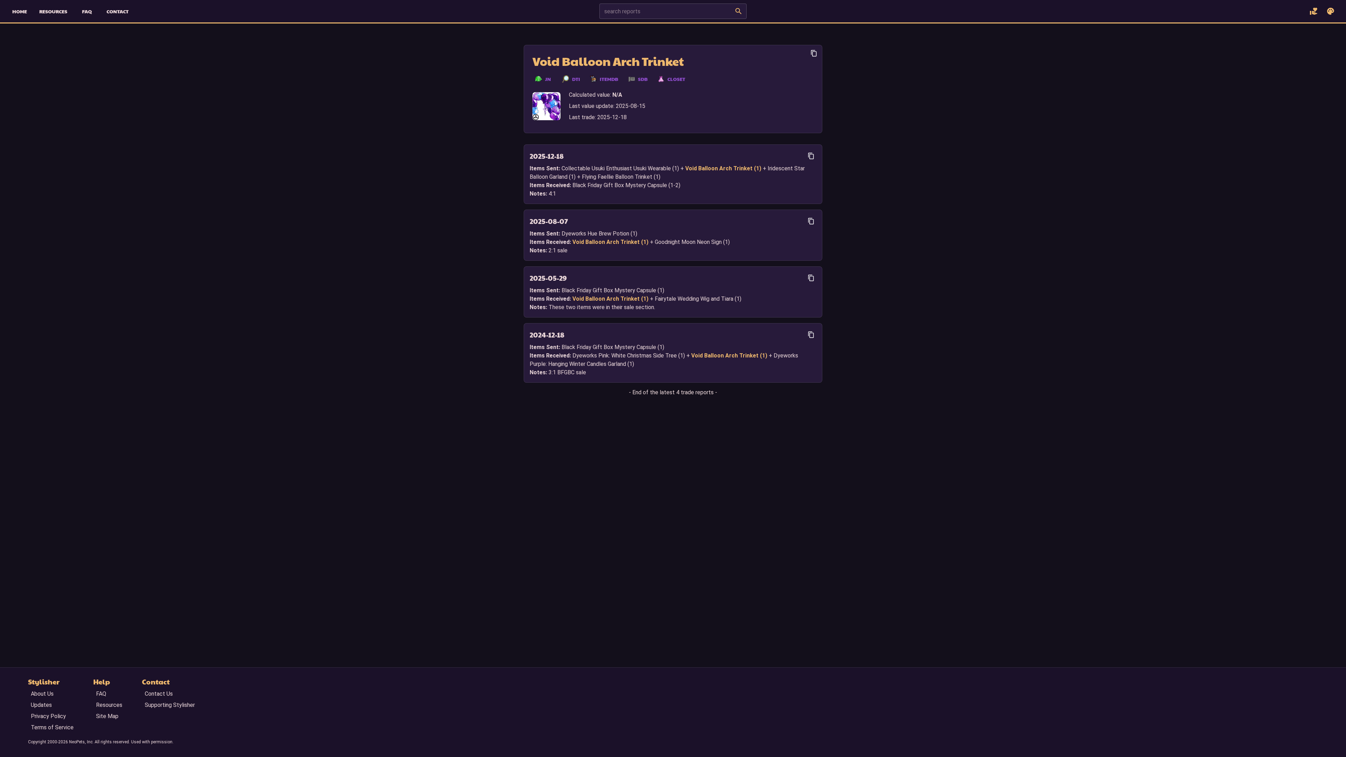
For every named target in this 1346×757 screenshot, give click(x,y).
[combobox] (665, 11)
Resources (109, 705)
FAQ (101, 693)
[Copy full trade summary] (814, 53)
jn (548, 78)
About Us (42, 693)
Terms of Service (52, 727)
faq (87, 11)
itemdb (609, 78)
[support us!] (1314, 11)
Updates (41, 705)
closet (676, 78)
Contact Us (159, 693)
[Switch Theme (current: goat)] (1331, 11)
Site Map (107, 716)
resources (53, 11)
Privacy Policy (48, 716)
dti (576, 78)
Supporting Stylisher (170, 705)
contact (118, 11)
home (19, 11)
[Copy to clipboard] (811, 156)
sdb (643, 78)
